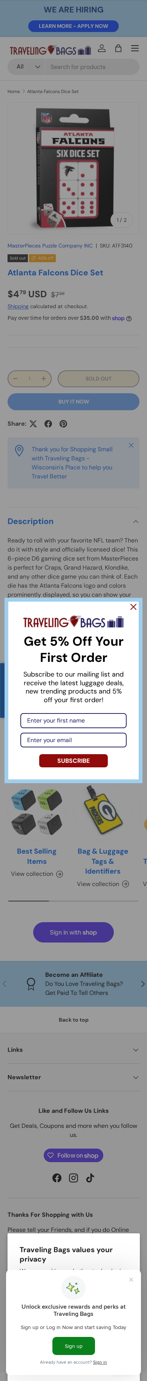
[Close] (133, 607)
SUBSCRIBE (73, 761)
